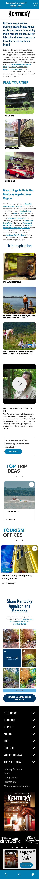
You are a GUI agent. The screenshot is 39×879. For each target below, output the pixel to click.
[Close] (34, 851)
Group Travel (11, 777)
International (10, 781)
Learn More (35, 4)
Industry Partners (13, 769)
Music (8, 734)
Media (7, 773)
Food (7, 741)
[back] (16, 476)
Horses (8, 727)
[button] (5, 874)
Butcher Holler (25, 211)
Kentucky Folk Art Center (16, 235)
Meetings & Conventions (17, 786)
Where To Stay (13, 755)
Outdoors (10, 713)
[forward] (22, 476)
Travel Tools (12, 762)
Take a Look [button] (26, 865)
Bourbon (10, 720)
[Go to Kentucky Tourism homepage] (19, 14)
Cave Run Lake (16, 69)
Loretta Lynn (18, 213)
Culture (9, 748)
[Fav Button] (31, 484)
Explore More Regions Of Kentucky (19, 698)
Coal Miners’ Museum (16, 218)
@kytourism (27, 619)
